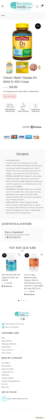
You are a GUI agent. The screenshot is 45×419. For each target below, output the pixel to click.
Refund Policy (6, 347)
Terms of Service (8, 350)
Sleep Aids (5, 387)
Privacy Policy (6, 353)
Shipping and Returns (9, 344)
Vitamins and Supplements (11, 381)
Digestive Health (7, 369)
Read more (8, 286)
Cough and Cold (7, 372)
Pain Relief (5, 375)
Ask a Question (14, 237)
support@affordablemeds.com (17, 399)
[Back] (3, 15)
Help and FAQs (7, 341)
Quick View (19, 254)
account (37, 6)
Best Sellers (6, 363)
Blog (3, 338)
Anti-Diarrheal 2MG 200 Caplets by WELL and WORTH (11, 277)
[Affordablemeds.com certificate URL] (32, 126)
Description (22, 153)
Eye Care (5, 384)
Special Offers (6, 366)
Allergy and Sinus (8, 378)
